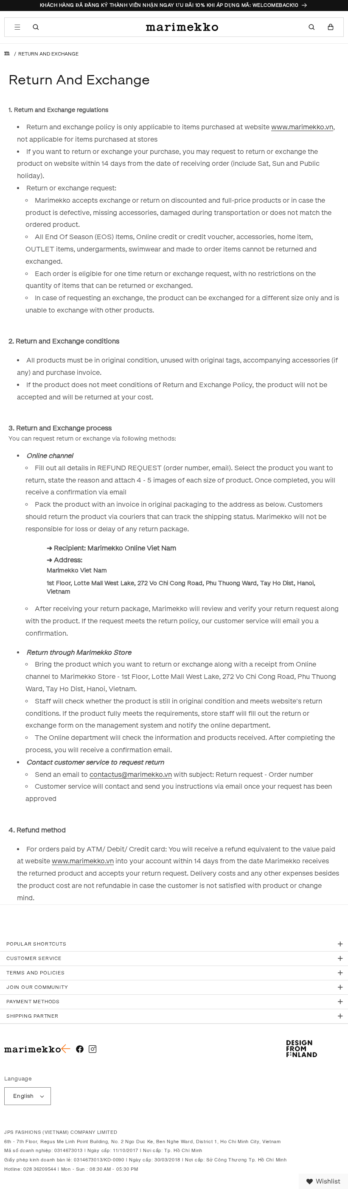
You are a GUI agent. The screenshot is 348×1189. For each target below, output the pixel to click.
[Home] (7, 54)
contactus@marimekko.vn (131, 774)
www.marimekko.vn (302, 127)
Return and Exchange (48, 54)
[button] (17, 27)
